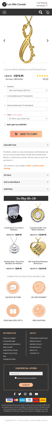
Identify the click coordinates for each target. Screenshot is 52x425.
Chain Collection (10, 353)
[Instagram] (25, 394)
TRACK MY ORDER (9, 338)
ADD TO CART (28, 133)
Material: (10, 87)
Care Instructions (10, 350)
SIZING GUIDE (7, 347)
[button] (4, 39)
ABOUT (33, 333)
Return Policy (35, 347)
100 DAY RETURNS (9, 359)
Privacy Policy (35, 341)
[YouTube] (36, 394)
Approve (27, 378)
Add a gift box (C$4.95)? (17, 125)
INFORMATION (9, 333)
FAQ (4, 356)
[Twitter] (19, 394)
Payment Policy (36, 344)
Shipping (8, 189)
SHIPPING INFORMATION (11, 344)
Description (10, 145)
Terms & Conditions (30, 378)
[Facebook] (14, 394)
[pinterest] (30, 394)
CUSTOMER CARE (9, 341)
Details (7, 175)
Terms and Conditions (38, 338)
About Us (33, 350)
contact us (34, 353)
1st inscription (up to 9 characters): (20, 96)
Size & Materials (12, 182)
